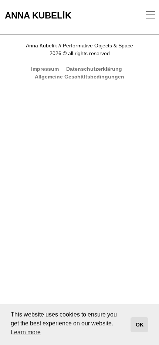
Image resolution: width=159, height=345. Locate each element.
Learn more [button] (26, 332)
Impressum (45, 69)
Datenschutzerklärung (94, 69)
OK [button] (139, 325)
